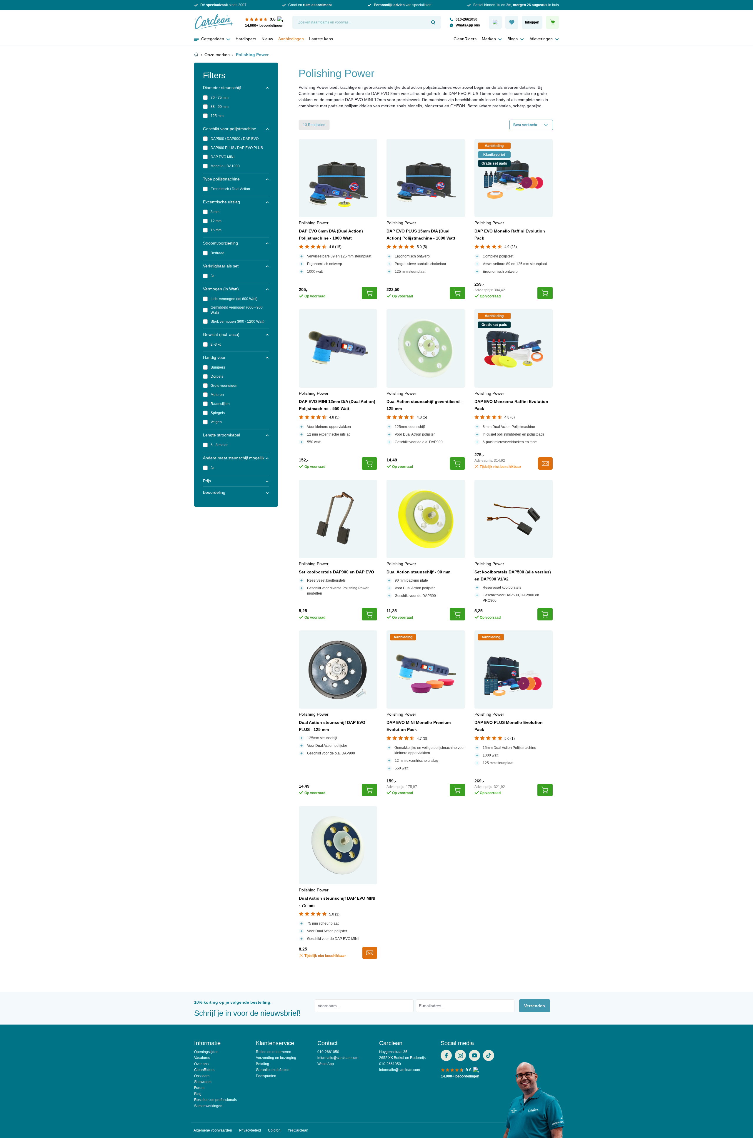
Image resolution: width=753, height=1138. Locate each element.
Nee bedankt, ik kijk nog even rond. (376, 187)
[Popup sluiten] (442, 20)
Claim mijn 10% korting (376, 172)
